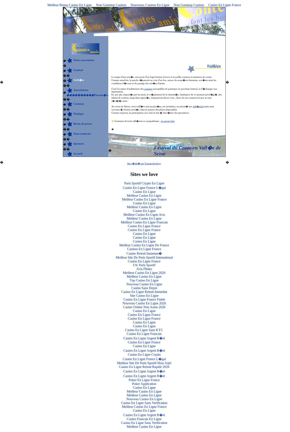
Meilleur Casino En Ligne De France (144, 245)
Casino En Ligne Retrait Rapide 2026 (144, 367)
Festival (78, 70)
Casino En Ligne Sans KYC (144, 330)
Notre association (83, 60)
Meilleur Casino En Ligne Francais (144, 222)
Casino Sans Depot (144, 288)
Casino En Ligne (144, 192)
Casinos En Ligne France (144, 249)
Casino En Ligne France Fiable (144, 299)
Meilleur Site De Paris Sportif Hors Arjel (144, 363)
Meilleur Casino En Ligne (144, 195)
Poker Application (144, 384)
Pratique (78, 113)
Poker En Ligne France (144, 380)
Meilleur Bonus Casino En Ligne (69, 5)
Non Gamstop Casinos (111, 5)
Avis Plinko (144, 269)
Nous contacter (82, 133)
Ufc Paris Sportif (144, 265)
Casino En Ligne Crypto (144, 354)
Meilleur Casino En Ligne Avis (144, 214)
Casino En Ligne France (224, 5)
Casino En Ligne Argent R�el (144, 338)
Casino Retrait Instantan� (144, 253)
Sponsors (78, 143)
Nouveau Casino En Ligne (144, 284)
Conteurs (78, 103)
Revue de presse (82, 123)
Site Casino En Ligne (144, 295)
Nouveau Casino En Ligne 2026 (144, 303)
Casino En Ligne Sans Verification (144, 403)
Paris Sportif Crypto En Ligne (144, 183)
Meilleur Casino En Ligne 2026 (144, 273)
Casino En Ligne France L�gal (144, 188)
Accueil (77, 153)
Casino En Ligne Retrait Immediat (144, 292)
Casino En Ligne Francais (144, 334)
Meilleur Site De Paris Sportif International (144, 257)
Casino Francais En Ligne (144, 419)
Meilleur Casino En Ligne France (144, 199)
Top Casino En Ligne (144, 280)
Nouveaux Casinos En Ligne (150, 5)
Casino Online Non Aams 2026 (144, 307)
